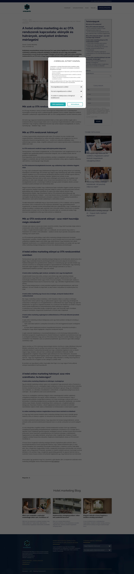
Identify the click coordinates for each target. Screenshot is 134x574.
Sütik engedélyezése (58, 104)
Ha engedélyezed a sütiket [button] (59, 87)
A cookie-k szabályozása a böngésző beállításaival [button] (63, 97)
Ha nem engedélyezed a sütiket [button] (61, 91)
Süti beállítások (75, 104)
